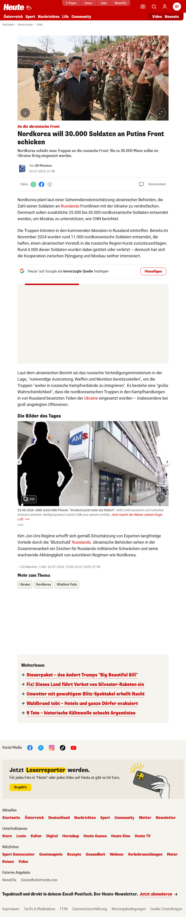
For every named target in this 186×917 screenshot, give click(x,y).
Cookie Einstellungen (166, 909)
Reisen (8, 861)
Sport (30, 16)
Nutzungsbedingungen (129, 909)
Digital (52, 836)
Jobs (103, 3)
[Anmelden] (164, 6)
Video (157, 16)
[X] (41, 747)
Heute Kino (120, 836)
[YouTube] (73, 747)
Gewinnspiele (51, 854)
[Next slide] (167, 462)
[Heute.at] (13, 7)
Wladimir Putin (67, 584)
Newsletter (166, 818)
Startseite (8, 24)
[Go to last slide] (19, 462)
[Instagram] (51, 747)
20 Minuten (43, 166)
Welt (39, 24)
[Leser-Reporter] (143, 6)
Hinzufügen (153, 271)
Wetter (145, 818)
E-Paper (71, 3)
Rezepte (74, 854)
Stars (7, 836)
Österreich (13, 16)
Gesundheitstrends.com (39, 880)
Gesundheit (95, 854)
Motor (172, 854)
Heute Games (95, 836)
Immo (88, 3)
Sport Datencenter (18, 854)
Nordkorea (43, 584)
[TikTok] (62, 747)
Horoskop (70, 836)
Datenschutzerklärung (89, 909)
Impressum (10, 909)
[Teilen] (49, 184)
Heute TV (143, 836)
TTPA (64, 909)
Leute (21, 836)
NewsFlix (120, 3)
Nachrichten (25, 24)
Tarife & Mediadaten (39, 909)
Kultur (36, 836)
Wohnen (116, 854)
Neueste (172, 16)
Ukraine (91, 398)
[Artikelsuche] (154, 6)
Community (81, 16)
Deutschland (59, 818)
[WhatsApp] (33, 184)
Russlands (70, 206)
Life (65, 16)
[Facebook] (41, 184)
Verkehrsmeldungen (145, 854)
